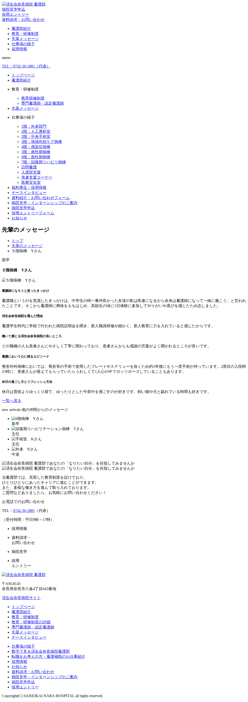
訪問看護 (29, 167)
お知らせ (19, 218)
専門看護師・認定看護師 (42, 103)
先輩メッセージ (25, 39)
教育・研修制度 (25, 34)
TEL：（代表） (26, 66)
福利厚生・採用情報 (29, 187)
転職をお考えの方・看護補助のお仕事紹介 (48, 656)
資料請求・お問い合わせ (23, 19)
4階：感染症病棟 (35, 147)
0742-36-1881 (24, 511)
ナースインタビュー (29, 193)
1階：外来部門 (33, 126)
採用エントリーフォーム (33, 213)
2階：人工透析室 (35, 131)
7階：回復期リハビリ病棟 (43, 162)
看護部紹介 (21, 28)
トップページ (23, 75)
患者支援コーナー (36, 177)
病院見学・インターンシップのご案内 (45, 203)
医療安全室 (31, 182)
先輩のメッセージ (27, 246)
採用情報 (19, 49)
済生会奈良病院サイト (21, 598)
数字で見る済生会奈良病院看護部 (41, 651)
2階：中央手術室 (35, 136)
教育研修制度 (33, 98)
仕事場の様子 (23, 44)
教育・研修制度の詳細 (31, 622)
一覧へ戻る (11, 401)
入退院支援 (31, 172)
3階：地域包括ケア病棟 (41, 142)
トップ (17, 241)
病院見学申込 (13, 9)
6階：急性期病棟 (35, 157)
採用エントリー (15, 14)
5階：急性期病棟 (35, 152)
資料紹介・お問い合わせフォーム (41, 198)
